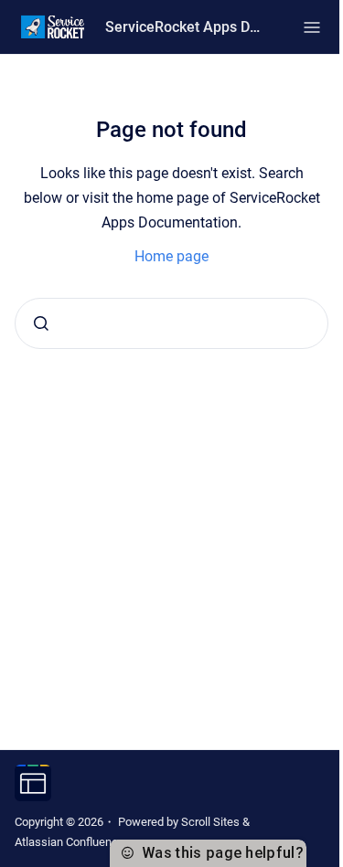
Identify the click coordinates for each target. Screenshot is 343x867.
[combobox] (171, 323)
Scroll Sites (210, 822)
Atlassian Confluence (69, 842)
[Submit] (41, 323)
